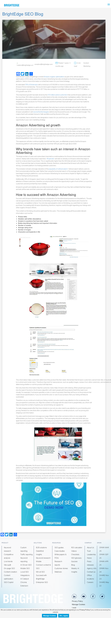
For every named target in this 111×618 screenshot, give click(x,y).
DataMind (40, 551)
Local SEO (24, 572)
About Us (90, 547)
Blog (73, 565)
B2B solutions (41, 547)
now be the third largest (41, 112)
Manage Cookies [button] (49, 615)
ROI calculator (76, 547)
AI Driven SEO (26, 565)
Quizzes (74, 561)
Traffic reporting (26, 554)
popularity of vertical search (58, 169)
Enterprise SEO (42, 582)
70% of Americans (31, 84)
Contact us (91, 572)
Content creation (10, 572)
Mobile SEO (25, 568)
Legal (74, 608)
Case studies (60, 551)
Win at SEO (40, 572)
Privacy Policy (77, 601)
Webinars (58, 572)
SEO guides (59, 547)
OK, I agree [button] (63, 615)
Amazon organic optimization (54, 77)
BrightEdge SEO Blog (22, 14)
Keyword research (43, 558)
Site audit (7, 565)
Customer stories (61, 568)
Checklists (75, 554)
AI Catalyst (24, 579)
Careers (90, 582)
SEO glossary (76, 558)
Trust (89, 551)
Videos (74, 551)
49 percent (50, 159)
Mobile (38, 561)
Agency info (91, 568)
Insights (39, 554)
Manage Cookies (78, 604)
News (89, 558)
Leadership (91, 554)
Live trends (8, 561)
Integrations (25, 575)
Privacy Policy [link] (84, 610)
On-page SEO (9, 568)
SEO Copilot (8, 582)
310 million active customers (57, 95)
